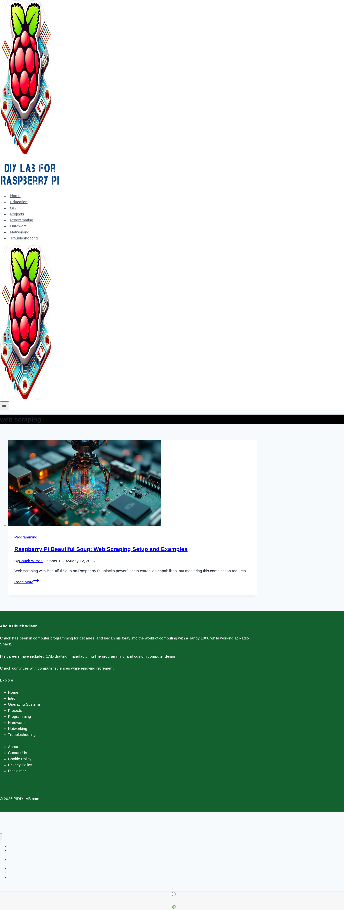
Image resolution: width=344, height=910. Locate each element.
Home (15, 196)
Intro (12, 698)
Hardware (18, 226)
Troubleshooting (24, 238)
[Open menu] (4, 405)
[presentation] (132, 484)
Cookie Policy (19, 759)
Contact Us (17, 753)
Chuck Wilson (31, 561)
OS (13, 208)
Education (18, 202)
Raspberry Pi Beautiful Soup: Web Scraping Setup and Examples (101, 549)
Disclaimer (17, 771)
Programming (21, 220)
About (13, 747)
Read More (26, 582)
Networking (19, 232)
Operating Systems (24, 704)
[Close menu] (1, 837)
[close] (174, 894)
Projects (17, 214)
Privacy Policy (20, 765)
